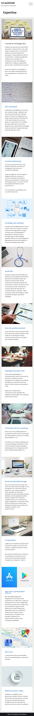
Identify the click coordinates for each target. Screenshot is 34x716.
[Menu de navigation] (31, 3)
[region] (17, 700)
